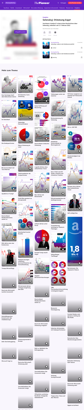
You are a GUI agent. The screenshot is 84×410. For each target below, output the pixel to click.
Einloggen (63, 3)
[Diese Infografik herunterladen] (55, 32)
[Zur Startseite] (42, 3)
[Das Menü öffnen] (2, 2)
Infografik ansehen (20, 32)
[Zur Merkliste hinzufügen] (50, 32)
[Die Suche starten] (58, 3)
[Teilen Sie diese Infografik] (44, 32)
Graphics (45, 17)
